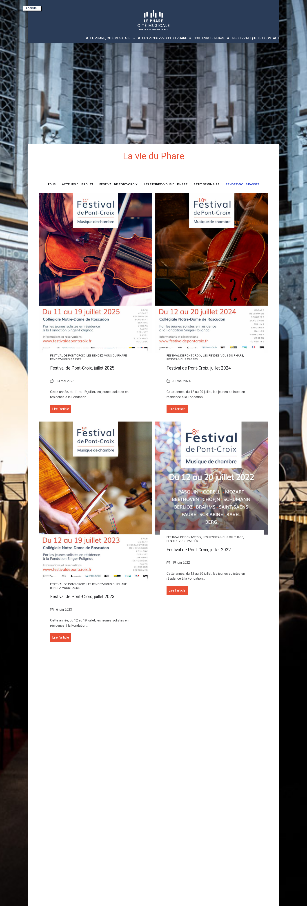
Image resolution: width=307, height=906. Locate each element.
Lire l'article (60, 409)
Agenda (31, 8)
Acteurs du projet (77, 184)
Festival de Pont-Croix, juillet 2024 (199, 368)
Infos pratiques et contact (255, 38)
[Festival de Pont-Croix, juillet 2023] (95, 501)
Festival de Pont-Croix (118, 184)
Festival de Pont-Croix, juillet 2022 (199, 549)
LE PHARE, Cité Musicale (110, 38)
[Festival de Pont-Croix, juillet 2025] (95, 273)
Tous (52, 184)
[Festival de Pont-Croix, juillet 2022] (211, 478)
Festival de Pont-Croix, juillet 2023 (82, 596)
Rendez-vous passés (243, 184)
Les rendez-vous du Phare (164, 38)
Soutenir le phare (209, 38)
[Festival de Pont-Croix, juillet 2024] (211, 273)
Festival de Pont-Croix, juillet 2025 (82, 368)
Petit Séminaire (206, 184)
